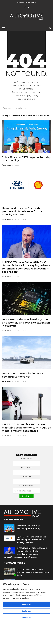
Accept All (26, 604)
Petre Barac (6, 165)
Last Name (26, 467)
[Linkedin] (29, 7)
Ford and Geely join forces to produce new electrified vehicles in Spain (33, 572)
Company (26, 476)
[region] (26, 601)
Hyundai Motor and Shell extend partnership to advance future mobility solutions (23, 211)
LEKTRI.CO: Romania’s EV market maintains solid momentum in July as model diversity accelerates (26, 427)
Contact (20, 2)
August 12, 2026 (19, 381)
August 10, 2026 (19, 435)
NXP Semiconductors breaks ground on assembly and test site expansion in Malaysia (26, 322)
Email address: (26, 486)
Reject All (26, 618)
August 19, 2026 (19, 219)
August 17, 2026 (19, 276)
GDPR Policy (31, 2)
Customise (26, 611)
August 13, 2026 (19, 330)
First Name (26, 458)
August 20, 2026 (19, 165)
